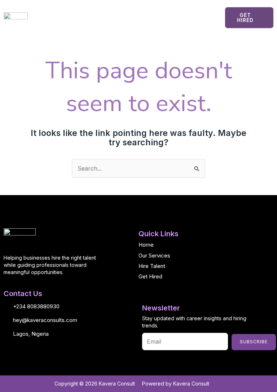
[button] (138, 18)
